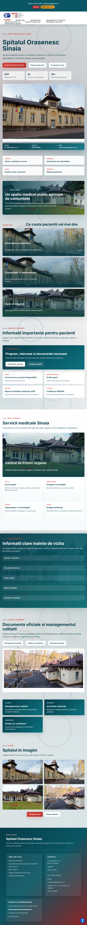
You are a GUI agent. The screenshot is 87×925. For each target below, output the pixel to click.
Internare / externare (11, 558)
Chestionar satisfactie (12, 598)
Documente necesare (15, 364)
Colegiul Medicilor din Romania (19, 873)
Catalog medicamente (16, 876)
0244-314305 (52, 891)
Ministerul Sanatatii (15, 861)
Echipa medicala (52, 814)
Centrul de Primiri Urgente (14, 65)
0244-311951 (52, 870)
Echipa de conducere (35, 643)
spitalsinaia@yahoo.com (51, 3)
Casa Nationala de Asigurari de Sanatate (23, 864)
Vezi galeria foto (35, 814)
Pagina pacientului (37, 65)
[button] (82, 920)
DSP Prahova (13, 870)
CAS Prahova (13, 867)
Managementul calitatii (13, 643)
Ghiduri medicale (10, 588)
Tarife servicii (9, 578)
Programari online (57, 65)
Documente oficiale (57, 643)
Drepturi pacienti (35, 364)
